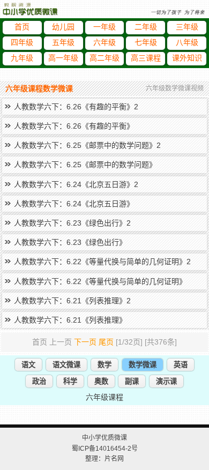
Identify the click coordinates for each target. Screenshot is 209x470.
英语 (181, 365)
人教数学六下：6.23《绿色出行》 (70, 242)
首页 (21, 27)
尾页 (106, 342)
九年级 (22, 58)
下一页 (85, 342)
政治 (39, 381)
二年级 (146, 27)
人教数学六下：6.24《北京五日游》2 (76, 184)
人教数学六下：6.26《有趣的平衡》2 (76, 106)
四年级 (22, 43)
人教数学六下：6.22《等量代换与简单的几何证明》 (100, 281)
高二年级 (104, 58)
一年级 (104, 27)
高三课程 (146, 58)
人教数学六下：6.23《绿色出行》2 (72, 223)
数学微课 (142, 365)
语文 (28, 365)
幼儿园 (63, 27)
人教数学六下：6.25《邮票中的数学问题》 (85, 164)
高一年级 (63, 58)
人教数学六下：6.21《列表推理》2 (72, 300)
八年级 (187, 43)
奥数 (101, 381)
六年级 (104, 43)
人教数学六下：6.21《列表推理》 (70, 320)
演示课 (166, 381)
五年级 (63, 43)
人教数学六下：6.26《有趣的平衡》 (74, 126)
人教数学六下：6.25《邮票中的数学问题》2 (87, 145)
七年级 (146, 43)
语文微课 (66, 365)
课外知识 (187, 58)
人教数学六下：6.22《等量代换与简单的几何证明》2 (102, 261)
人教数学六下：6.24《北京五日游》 (74, 203)
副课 (132, 381)
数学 (104, 365)
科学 (70, 381)
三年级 (187, 27)
